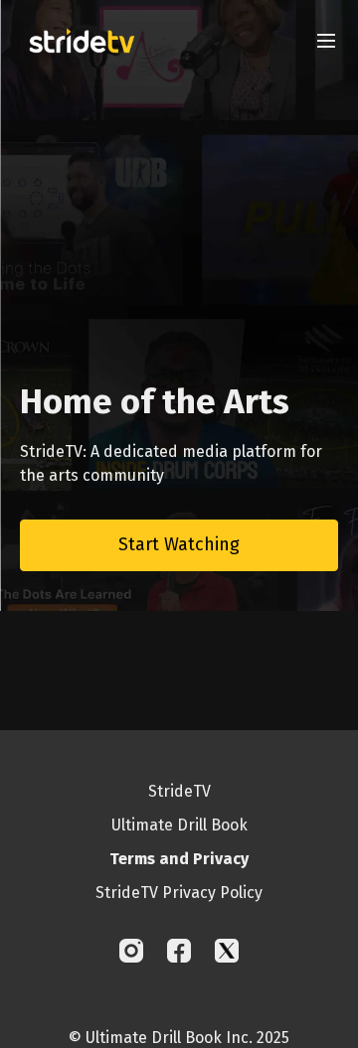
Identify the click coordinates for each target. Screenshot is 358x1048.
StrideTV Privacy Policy (179, 892)
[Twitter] (227, 951)
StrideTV (179, 791)
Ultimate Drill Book (179, 825)
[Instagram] (131, 951)
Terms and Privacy (179, 858)
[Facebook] (179, 951)
